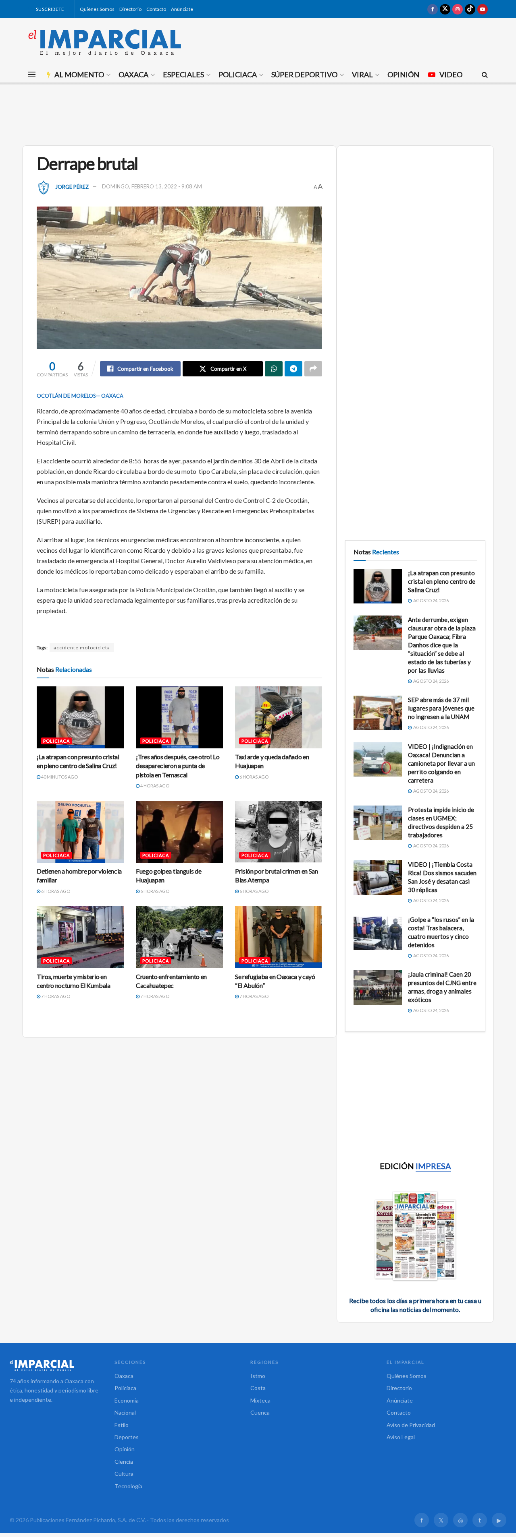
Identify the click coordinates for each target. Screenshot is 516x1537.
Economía (126, 1400)
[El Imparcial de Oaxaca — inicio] (54, 1365)
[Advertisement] (258, 113)
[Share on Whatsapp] (274, 368)
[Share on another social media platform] (313, 368)
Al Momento (79, 74)
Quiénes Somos (97, 9)
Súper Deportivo (304, 74)
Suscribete (49, 9)
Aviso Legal (401, 1437)
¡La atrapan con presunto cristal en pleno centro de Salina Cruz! (441, 581)
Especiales (183, 74)
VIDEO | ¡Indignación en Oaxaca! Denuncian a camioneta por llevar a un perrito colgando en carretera (441, 763)
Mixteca (260, 1400)
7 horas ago (55, 996)
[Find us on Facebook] (432, 9)
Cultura (123, 1473)
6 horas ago (253, 776)
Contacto (156, 9)
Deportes (126, 1437)
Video (450, 74)
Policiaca (237, 74)
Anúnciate (182, 9)
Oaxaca (133, 74)
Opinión (403, 74)
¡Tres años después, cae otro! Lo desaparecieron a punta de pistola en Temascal (178, 766)
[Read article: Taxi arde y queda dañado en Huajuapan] (278, 717)
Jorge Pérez (72, 186)
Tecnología (128, 1486)
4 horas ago (154, 785)
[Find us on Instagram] (457, 9)
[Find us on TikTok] (470, 9)
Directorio (130, 9)
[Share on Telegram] (293, 368)
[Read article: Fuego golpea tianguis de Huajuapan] (179, 832)
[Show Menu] (31, 74)
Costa (258, 1387)
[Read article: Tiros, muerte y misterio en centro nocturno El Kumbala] (80, 937)
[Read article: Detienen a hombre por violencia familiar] (80, 832)
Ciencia (123, 1461)
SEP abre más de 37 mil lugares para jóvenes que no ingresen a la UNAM (441, 708)
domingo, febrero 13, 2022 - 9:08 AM (152, 186)
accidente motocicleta (82, 648)
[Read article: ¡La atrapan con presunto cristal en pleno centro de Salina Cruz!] (80, 717)
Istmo (257, 1375)
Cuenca (260, 1412)
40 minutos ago (59, 776)
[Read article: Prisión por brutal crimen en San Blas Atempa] (278, 832)
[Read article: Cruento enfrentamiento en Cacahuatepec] (179, 937)
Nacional (125, 1412)
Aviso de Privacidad (411, 1424)
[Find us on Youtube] (482, 9)
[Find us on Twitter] (445, 9)
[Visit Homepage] (104, 42)
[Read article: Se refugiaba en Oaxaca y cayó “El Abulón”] (278, 937)
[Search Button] (485, 74)
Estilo (121, 1424)
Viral (362, 74)
